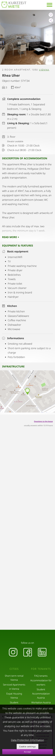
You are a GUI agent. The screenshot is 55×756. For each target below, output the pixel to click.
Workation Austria (41, 702)
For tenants (41, 668)
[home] (14, 4)
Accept (27, 751)
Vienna (44, 70)
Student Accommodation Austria (41, 693)
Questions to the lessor (43, 421)
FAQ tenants (41, 675)
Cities (14, 668)
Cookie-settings (27, 746)
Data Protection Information (27, 740)
